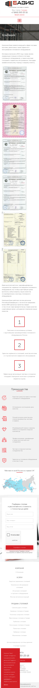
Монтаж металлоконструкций (19, 597)
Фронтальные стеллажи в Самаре (19, 618)
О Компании (19, 572)
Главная (6, 29)
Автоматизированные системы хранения (19, 642)
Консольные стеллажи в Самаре (20, 625)
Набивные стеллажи (19, 632)
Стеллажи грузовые (19, 646)
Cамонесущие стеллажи (19, 607)
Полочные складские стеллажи (19, 614)
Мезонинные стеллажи (19, 635)
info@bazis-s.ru (23, 670)
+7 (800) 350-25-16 (19, 12)
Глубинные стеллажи (19, 621)
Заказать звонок (19, 15)
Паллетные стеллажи (19, 628)
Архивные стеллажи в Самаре (19, 611)
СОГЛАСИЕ (7, 679)
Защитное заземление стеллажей (19, 581)
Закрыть (6, 684)
